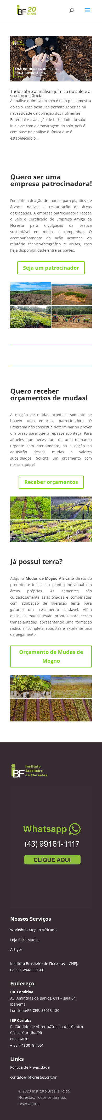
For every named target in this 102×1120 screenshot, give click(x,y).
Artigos (16, 949)
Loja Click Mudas (24, 939)
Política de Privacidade (30, 1067)
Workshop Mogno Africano (33, 929)
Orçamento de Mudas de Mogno (51, 656)
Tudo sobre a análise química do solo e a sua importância (50, 93)
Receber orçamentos (51, 481)
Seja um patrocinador (51, 267)
